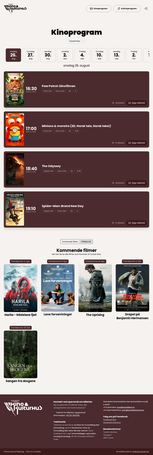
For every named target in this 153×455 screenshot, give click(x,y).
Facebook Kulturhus (112, 422)
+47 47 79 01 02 (72, 415)
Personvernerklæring (14, 451)
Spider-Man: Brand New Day (63, 206)
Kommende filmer (70, 241)
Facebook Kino (109, 420)
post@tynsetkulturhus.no (133, 410)
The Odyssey (51, 166)
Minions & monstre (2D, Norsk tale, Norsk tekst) (76, 126)
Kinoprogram (100, 8)
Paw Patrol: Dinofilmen (58, 86)
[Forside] (15, 8)
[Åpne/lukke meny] (145, 8)
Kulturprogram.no (140, 451)
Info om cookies (33, 451)
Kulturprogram (129, 8)
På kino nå (86, 241)
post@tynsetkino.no (126, 407)
